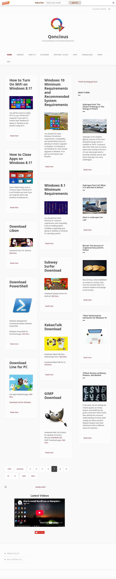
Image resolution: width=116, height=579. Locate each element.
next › (24, 476)
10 (8, 476)
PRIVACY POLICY (13, 553)
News (100, 55)
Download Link (56, 437)
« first (9, 469)
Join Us (75, 2)
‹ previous (19, 469)
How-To (32, 55)
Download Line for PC (18, 365)
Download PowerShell (18, 284)
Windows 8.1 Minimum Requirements (56, 189)
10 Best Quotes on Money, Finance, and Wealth (94, 374)
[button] (58, 2)
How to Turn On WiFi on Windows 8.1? (20, 84)
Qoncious (58, 36)
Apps (75, 55)
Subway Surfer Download (52, 266)
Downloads (87, 55)
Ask (8, 62)
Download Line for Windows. (20, 402)
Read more (14, 136)
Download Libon (17, 228)
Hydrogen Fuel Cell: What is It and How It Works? (94, 186)
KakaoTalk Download (53, 327)
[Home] (58, 25)
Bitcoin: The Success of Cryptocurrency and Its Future (93, 247)
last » (33, 476)
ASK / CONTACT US (14, 559)
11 (15, 476)
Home (9, 55)
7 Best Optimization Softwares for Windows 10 (95, 316)
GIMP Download (52, 395)
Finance (20, 55)
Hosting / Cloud (61, 55)
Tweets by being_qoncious (87, 82)
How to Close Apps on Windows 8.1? (20, 158)
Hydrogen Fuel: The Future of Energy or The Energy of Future (93, 106)
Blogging (45, 55)
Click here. (13, 253)
